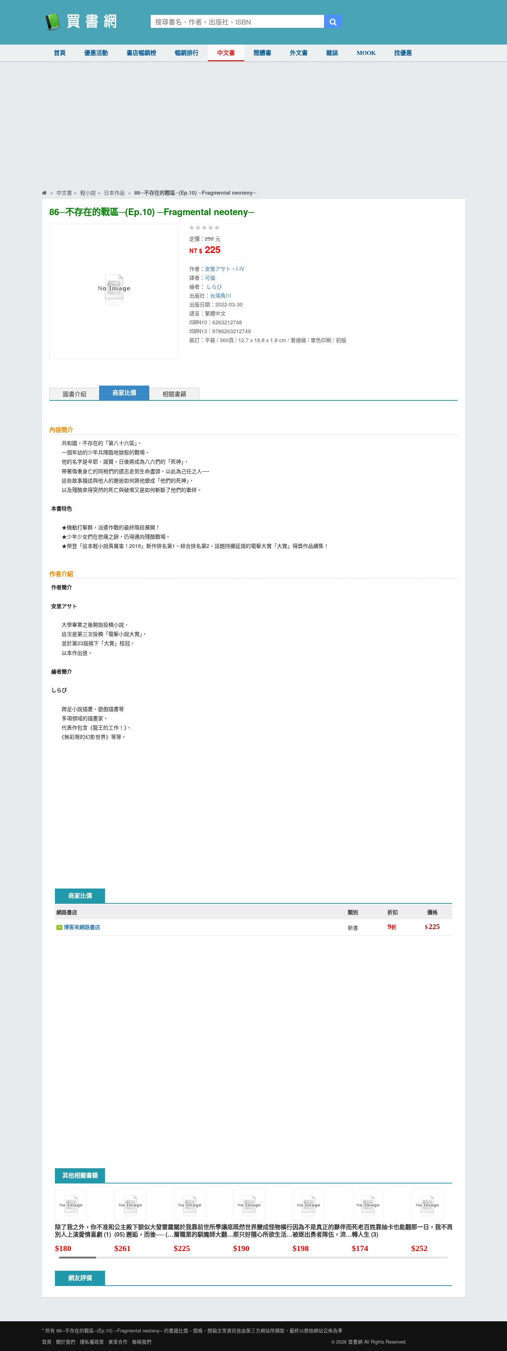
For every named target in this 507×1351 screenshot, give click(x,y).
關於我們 (65, 1341)
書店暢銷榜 (141, 53)
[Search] (333, 21)
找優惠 (403, 53)
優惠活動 (96, 53)
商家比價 (124, 393)
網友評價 (80, 1278)
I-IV (240, 268)
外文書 (299, 53)
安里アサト (218, 268)
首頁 (60, 53)
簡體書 (262, 53)
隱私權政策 (92, 1341)
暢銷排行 (187, 53)
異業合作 (118, 1341)
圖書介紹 (74, 394)
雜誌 (332, 53)
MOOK (366, 53)
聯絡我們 (141, 1341)
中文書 (226, 53)
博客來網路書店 (81, 927)
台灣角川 (220, 295)
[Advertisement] (253, 130)
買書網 (355, 1341)
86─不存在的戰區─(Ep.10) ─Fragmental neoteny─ (109, 1330)
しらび (214, 286)
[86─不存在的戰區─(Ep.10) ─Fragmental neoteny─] (113, 291)
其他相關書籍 (80, 1175)
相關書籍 (174, 394)
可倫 (210, 277)
